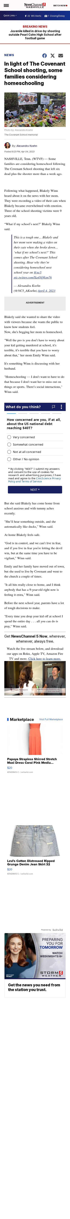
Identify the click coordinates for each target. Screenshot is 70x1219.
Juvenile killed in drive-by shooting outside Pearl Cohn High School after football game (35, 34)
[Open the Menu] (6, 5)
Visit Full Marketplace (51, 719)
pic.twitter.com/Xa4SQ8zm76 (33, 277)
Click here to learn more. (44, 658)
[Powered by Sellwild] (57, 930)
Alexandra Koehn (27, 146)
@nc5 (37, 272)
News (9, 55)
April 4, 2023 (46, 290)
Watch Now (59, 5)
